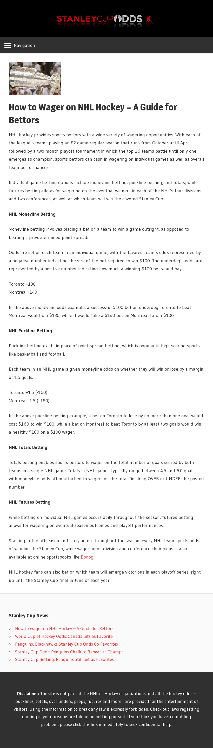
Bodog (87, 557)
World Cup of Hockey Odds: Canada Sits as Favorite (64, 636)
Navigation (24, 45)
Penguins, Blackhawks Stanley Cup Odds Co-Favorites (66, 644)
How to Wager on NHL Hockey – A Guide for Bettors (64, 628)
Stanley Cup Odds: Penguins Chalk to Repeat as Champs (69, 651)
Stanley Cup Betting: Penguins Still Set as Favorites (64, 659)
